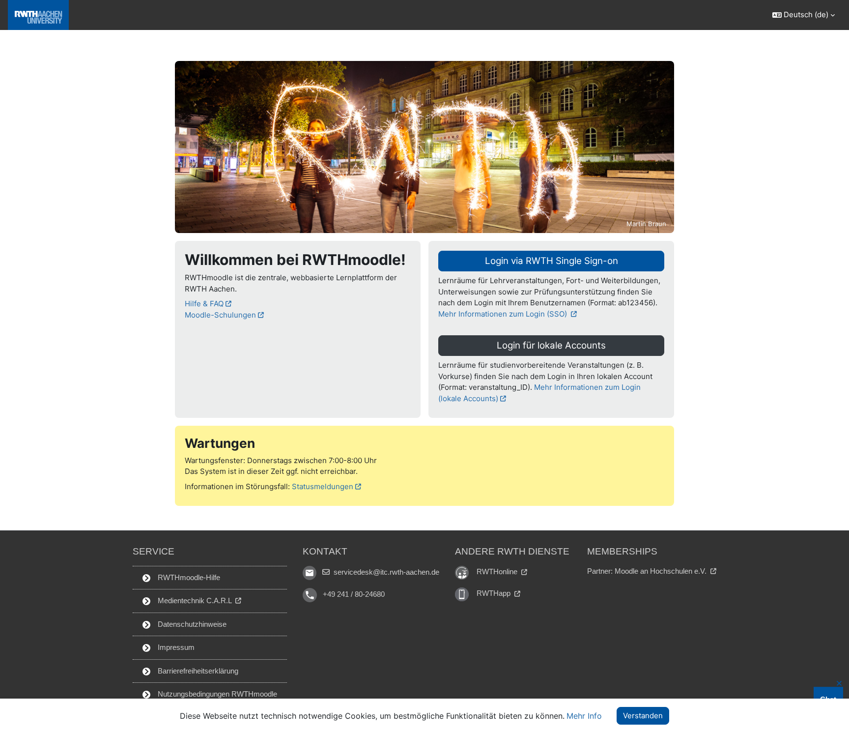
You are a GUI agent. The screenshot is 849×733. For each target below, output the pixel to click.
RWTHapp (494, 593)
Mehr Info (584, 716)
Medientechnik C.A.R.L (194, 600)
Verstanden (643, 715)
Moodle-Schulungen (220, 315)
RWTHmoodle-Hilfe (188, 577)
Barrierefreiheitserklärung (197, 671)
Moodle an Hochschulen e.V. (661, 571)
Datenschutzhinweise (191, 624)
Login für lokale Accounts (551, 345)
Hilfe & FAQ (204, 303)
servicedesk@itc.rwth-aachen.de (385, 572)
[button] (803, 15)
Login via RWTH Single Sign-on (551, 260)
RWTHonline (498, 571)
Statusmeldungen (322, 486)
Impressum (175, 647)
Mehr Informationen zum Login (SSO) (503, 314)
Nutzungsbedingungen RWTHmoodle (216, 694)
